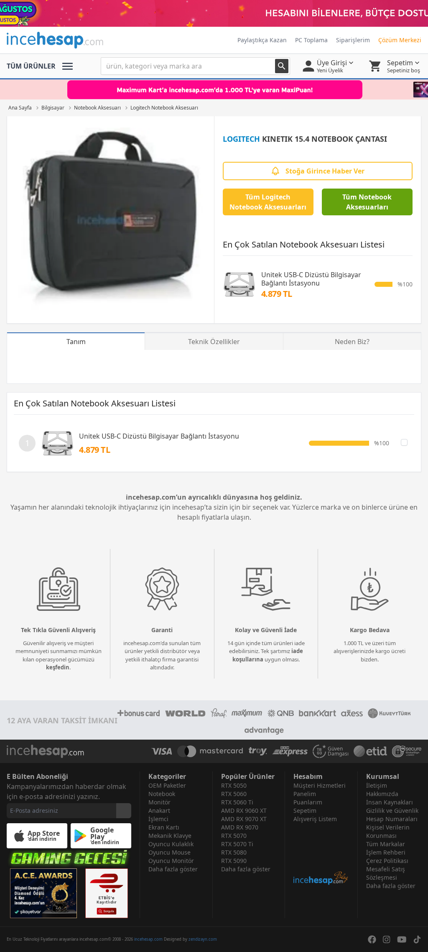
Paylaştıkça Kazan (262, 40)
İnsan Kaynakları (389, 802)
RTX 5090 (234, 861)
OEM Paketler (167, 785)
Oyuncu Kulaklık (171, 844)
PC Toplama (311, 40)
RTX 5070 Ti (237, 844)
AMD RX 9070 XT (244, 819)
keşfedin (57, 667)
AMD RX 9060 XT (244, 810)
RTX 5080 (234, 852)
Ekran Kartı (163, 827)
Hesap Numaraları (392, 819)
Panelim (304, 794)
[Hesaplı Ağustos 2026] (214, 13)
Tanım (76, 341)
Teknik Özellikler (214, 341)
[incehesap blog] (321, 854)
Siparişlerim (353, 40)
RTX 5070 (234, 836)
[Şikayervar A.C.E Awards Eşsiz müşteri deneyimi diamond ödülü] (43, 893)
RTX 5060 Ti (237, 802)
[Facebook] (372, 939)
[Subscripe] (123, 810)
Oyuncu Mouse (169, 852)
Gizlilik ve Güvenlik (392, 810)
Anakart (159, 810)
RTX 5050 (234, 785)
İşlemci (158, 819)
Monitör (159, 802)
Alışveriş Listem (315, 819)
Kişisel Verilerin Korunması (388, 831)
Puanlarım (307, 802)
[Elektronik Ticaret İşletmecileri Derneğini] (370, 751)
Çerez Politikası (387, 861)
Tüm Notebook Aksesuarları (367, 202)
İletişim (376, 785)
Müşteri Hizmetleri (319, 785)
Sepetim (304, 810)
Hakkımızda (382, 794)
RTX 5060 (234, 794)
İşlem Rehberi (385, 852)
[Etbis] (106, 893)
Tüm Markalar (385, 844)
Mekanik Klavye (169, 836)
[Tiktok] (417, 939)
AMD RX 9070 (239, 827)
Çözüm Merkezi (399, 40)
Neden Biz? (352, 341)
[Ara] (281, 66)
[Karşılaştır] (404, 442)
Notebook (161, 794)
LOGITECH (241, 139)
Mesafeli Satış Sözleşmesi (385, 873)
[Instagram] (386, 939)
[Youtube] (402, 939)
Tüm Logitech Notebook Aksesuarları (267, 202)
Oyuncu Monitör (171, 861)
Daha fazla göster (173, 869)
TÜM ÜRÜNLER (31, 66)
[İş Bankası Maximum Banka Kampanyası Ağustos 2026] (214, 89)
